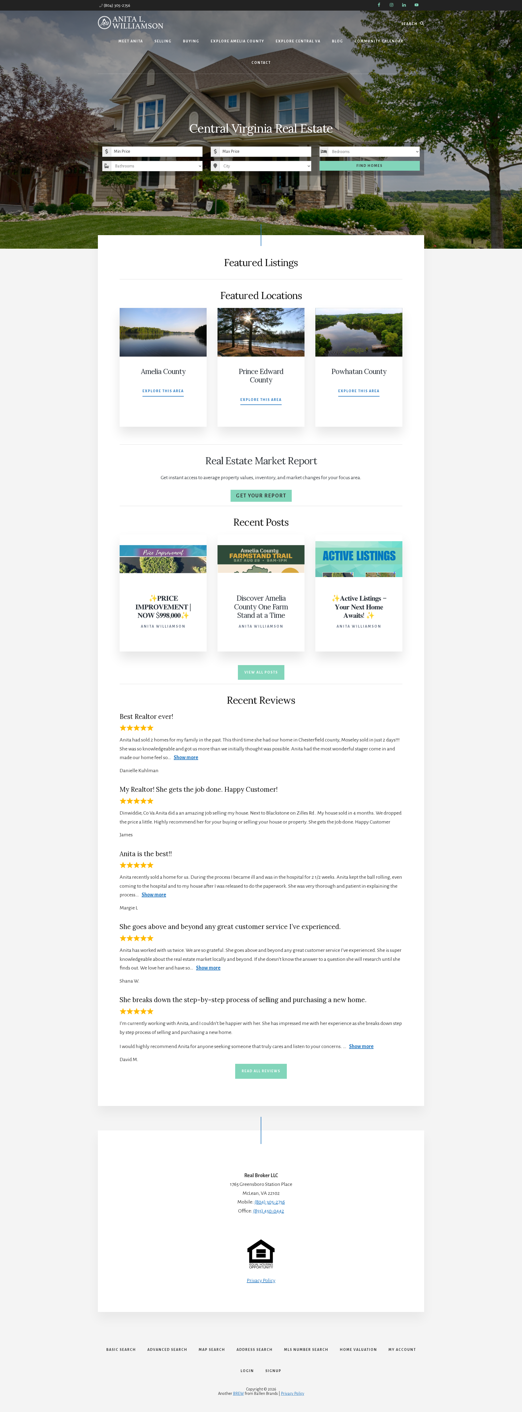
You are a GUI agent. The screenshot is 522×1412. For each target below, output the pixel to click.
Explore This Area (163, 393)
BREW (238, 1393)
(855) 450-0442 (268, 1211)
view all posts (261, 672)
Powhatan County (359, 371)
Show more (186, 757)
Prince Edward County (261, 375)
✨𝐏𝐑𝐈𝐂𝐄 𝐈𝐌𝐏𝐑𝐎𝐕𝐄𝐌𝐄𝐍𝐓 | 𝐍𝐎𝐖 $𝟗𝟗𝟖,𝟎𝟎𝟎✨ (163, 606)
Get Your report (261, 495)
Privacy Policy (261, 1280)
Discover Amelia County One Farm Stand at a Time (261, 606)
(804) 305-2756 (117, 5)
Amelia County (163, 371)
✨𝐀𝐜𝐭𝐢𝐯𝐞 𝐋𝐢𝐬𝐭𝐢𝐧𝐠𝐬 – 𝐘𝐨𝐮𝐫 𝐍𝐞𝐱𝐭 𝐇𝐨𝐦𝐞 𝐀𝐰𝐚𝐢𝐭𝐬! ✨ (359, 606)
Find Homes (369, 166)
